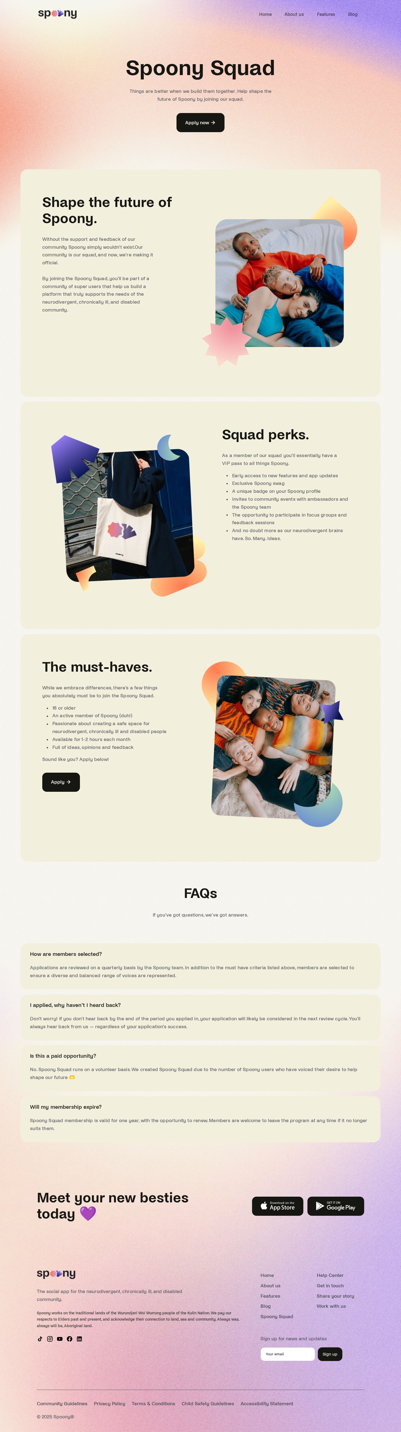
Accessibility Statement (267, 1403)
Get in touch (330, 1285)
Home (265, 14)
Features (326, 14)
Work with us (331, 1306)
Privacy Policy (109, 1403)
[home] (57, 14)
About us (294, 14)
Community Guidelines (62, 1403)
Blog (353, 14)
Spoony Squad (277, 1316)
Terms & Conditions (153, 1403)
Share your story (335, 1296)
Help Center (330, 1275)
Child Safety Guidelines (208, 1403)
